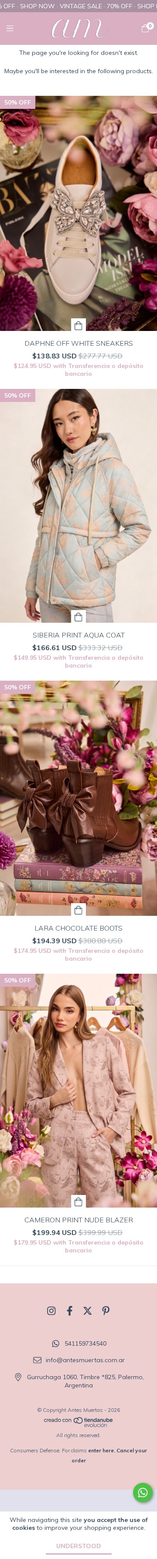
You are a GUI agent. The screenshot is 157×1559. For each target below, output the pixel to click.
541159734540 (85, 1343)
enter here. (101, 1450)
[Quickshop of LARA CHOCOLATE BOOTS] (78, 909)
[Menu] (15, 28)
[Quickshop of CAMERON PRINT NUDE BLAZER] (78, 1201)
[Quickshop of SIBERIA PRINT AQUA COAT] (78, 616)
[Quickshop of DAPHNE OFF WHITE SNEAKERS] (78, 324)
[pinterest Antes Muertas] (106, 1311)
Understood (78, 1546)
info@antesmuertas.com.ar (85, 1360)
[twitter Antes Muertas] (87, 1311)
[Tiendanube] (79, 1425)
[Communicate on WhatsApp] (143, 1492)
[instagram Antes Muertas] (51, 1311)
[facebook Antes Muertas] (69, 1311)
